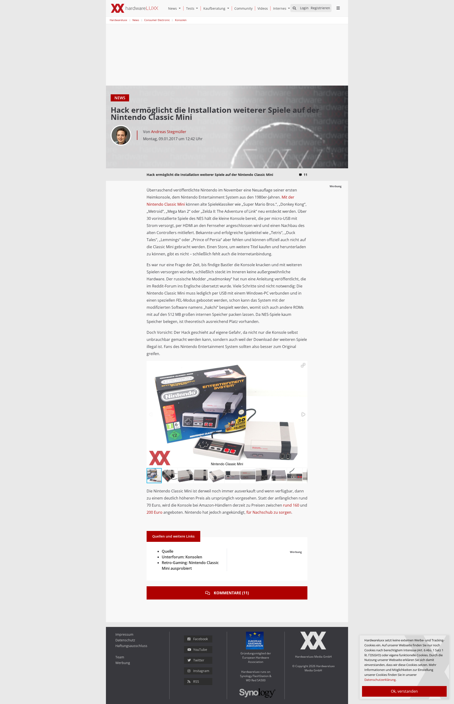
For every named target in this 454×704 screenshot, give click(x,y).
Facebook (200, 639)
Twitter (198, 660)
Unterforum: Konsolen (182, 557)
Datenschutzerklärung (380, 680)
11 (305, 174)
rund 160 (291, 505)
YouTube (200, 649)
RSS (196, 681)
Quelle (167, 551)
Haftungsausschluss (131, 645)
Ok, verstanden (404, 691)
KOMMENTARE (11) (231, 592)
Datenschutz (125, 640)
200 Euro (154, 512)
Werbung (122, 663)
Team (119, 657)
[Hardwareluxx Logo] (134, 8)
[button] (180, 8)
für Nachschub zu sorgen (268, 512)
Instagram (201, 671)
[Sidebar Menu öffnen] (338, 8)
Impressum (124, 634)
